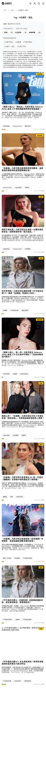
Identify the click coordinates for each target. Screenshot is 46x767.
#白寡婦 (18, 42)
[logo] (7, 3)
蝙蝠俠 (5, 497)
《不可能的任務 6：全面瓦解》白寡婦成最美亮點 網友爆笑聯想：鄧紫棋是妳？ (22, 601)
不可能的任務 (14, 310)
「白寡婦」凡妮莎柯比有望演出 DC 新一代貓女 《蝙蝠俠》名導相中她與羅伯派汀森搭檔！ (23, 478)
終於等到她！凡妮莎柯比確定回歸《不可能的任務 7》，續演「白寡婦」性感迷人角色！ (22, 292)
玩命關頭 (27, 249)
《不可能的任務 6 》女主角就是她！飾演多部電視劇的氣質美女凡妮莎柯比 (22, 662)
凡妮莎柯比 (6, 249)
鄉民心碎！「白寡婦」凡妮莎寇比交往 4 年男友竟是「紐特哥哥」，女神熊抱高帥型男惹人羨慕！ (23, 417)
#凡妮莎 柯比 (21, 46)
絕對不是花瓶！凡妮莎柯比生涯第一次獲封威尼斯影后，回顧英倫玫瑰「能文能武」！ (22, 230)
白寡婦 (27, 187)
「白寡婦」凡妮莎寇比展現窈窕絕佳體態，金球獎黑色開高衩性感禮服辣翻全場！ (22, 169)
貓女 (11, 497)
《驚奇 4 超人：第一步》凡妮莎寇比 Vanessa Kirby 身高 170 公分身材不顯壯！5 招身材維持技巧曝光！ (22, 354)
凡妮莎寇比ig (24, 374)
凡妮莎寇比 (6, 126)
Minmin (4, 684)
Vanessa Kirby (17, 126)
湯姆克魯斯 (25, 310)
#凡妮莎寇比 (27, 42)
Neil (3, 191)
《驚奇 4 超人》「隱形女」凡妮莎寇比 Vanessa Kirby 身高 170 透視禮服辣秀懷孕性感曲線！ (22, 108)
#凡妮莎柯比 (8, 42)
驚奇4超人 (28, 126)
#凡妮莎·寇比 (9, 46)
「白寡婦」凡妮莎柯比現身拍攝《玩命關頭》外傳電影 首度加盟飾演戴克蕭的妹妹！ (22, 540)
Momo (4, 129)
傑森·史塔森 (7, 558)
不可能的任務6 (27, 558)
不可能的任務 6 (7, 619)
